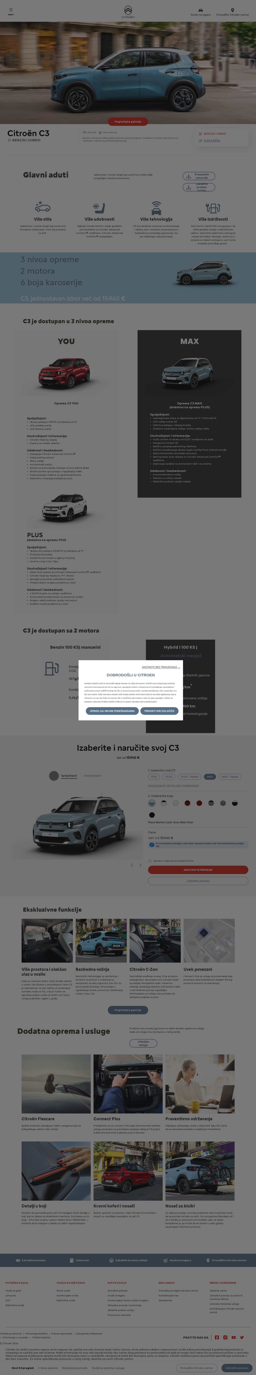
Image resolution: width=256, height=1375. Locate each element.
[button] (161, 667)
